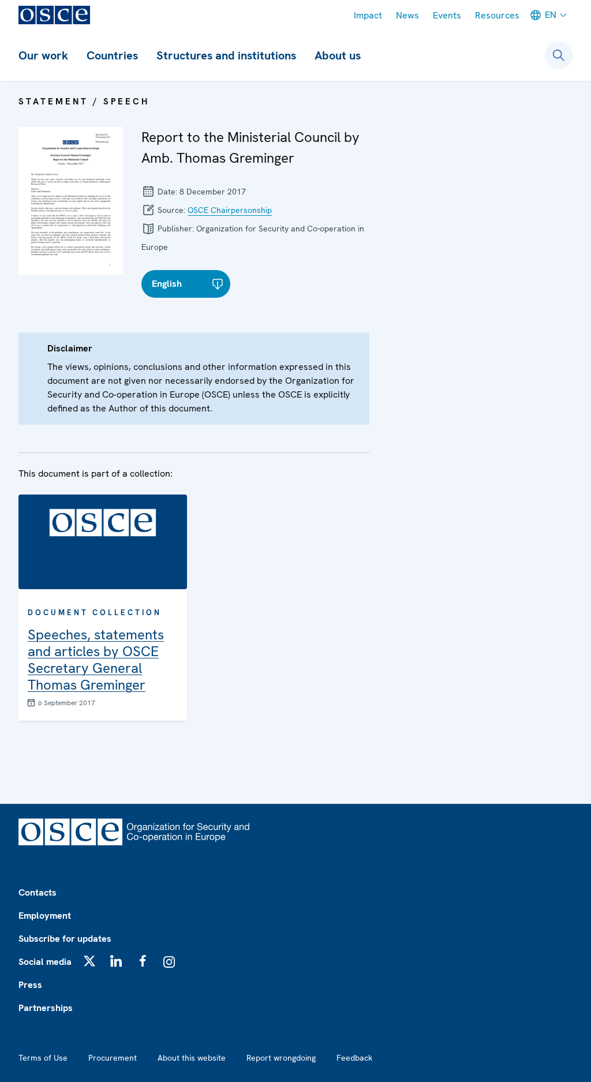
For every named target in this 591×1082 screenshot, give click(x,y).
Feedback (354, 1058)
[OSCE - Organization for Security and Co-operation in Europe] (54, 15)
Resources (497, 15)
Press (30, 985)
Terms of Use (43, 1058)
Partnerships (45, 1008)
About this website (192, 1058)
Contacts (37, 892)
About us (338, 55)
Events (447, 15)
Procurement (112, 1058)
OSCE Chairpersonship (230, 210)
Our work (43, 55)
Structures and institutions (226, 55)
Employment (44, 915)
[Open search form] (559, 55)
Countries (112, 55)
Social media (45, 962)
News (407, 15)
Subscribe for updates (64, 939)
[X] (89, 960)
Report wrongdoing (281, 1058)
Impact (368, 15)
